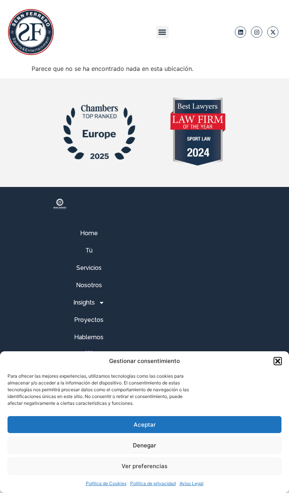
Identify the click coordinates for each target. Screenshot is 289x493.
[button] (277, 361)
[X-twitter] (272, 32)
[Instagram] (256, 32)
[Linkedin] (240, 32)
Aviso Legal (191, 483)
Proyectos (88, 319)
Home (89, 233)
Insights (84, 302)
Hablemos (88, 337)
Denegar (144, 445)
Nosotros (89, 285)
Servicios (89, 267)
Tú (89, 250)
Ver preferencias (144, 466)
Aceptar (145, 424)
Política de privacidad (153, 483)
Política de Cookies (106, 483)
